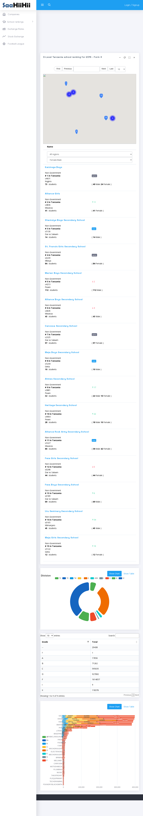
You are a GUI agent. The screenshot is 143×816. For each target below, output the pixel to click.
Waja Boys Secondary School (62, 352)
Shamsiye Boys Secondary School (65, 220)
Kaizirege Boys (53, 167)
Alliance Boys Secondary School (64, 299)
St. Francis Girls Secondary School (65, 246)
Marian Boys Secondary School (63, 273)
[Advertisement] (89, 33)
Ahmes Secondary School (60, 378)
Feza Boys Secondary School (62, 484)
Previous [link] (127, 695)
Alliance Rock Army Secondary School (67, 431)
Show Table (129, 573)
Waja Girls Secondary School (61, 537)
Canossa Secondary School (61, 326)
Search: (112, 635)
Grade (45, 642)
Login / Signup (132, 5)
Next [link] (137, 695)
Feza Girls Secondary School (61, 458)
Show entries (50, 635)
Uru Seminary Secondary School (64, 511)
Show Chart (114, 573)
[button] (66, 83)
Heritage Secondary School (61, 405)
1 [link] (133, 695)
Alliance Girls (52, 193)
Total (94, 642)
